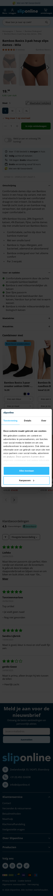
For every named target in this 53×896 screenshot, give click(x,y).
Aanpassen (25, 480)
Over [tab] (43, 420)
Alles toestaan (26, 470)
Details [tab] (27, 420)
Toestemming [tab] (10, 420)
